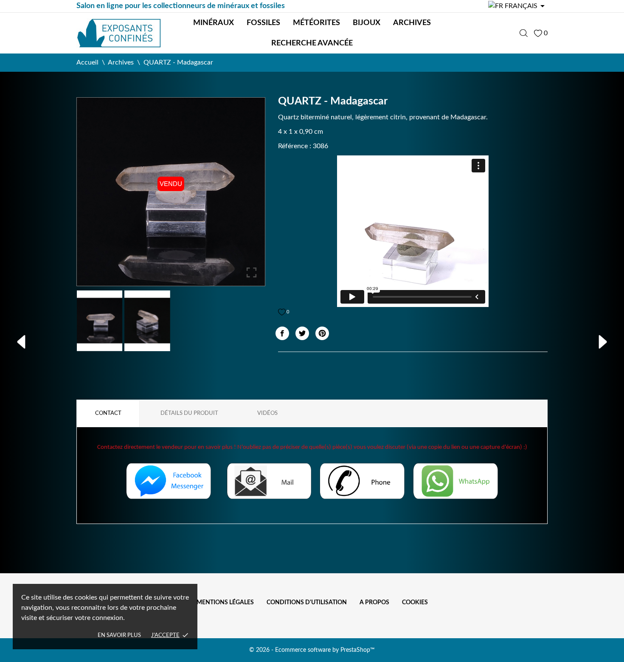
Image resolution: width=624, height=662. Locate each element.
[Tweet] (302, 333)
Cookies (415, 603)
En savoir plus (119, 635)
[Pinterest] (322, 333)
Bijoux (366, 23)
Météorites (316, 23)
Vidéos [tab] (267, 413)
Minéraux (213, 23)
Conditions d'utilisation (307, 603)
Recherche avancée (312, 43)
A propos (374, 603)
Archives (412, 23)
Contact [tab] (108, 413)
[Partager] (282, 333)
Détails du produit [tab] (189, 413)
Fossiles (263, 23)
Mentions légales (225, 603)
